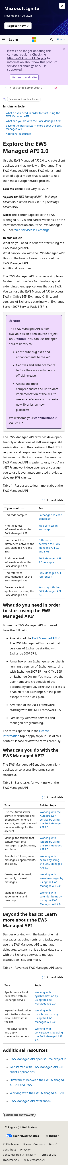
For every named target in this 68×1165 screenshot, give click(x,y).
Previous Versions (34, 1144)
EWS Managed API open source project (36, 1059)
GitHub (18, 339)
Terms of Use (48, 1154)
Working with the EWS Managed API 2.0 (50, 591)
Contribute (9, 1149)
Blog (52, 1144)
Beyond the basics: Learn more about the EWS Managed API (34, 127)
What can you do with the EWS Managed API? (33, 121)
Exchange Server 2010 (26, 87)
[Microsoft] (34, 39)
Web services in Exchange (32, 230)
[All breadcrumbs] (6, 88)
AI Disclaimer (11, 1144)
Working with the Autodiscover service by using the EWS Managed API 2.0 (51, 819)
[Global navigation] (3, 39)
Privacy (24, 1149)
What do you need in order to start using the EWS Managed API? (33, 114)
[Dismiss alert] (62, 6)
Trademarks (10, 1160)
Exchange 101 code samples (50, 516)
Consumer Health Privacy (18, 1154)
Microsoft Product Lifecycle (26, 58)
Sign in (61, 39)
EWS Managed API (44, 638)
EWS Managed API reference (50, 574)
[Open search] (51, 39)
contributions (44, 418)
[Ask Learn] (56, 88)
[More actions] (62, 88)
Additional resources (18, 133)
